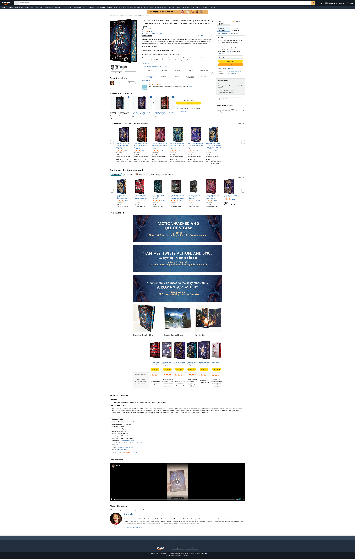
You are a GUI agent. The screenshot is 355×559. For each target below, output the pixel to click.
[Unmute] (243, 499)
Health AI (10, 7)
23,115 (163, 201)
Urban (147, 15)
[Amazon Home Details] (128, 7)
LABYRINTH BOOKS (232, 68)
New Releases (49, 7)
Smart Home (185, 7)
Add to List (224, 99)
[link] (142, 102)
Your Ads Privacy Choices (197, 553)
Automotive (144, 7)
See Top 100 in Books (140, 443)
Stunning (129, 467)
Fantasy (130, 15)
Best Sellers (39, 7)
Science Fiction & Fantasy (120, 15)
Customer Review (121, 467)
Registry (109, 7)
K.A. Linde (146, 29)
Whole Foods (67, 7)
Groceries (58, 7)
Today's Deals (76, 7)
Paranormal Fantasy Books (125, 447)
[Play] (111, 499)
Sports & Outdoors (174, 7)
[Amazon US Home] (160, 549)
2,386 (126, 201)
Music (115, 7)
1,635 (180, 201)
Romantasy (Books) (122, 449)
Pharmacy (205, 7)
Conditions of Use (154, 553)
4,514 (144, 201)
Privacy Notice (163, 553)
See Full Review (138, 467)
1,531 (216, 201)
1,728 (233, 199)
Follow (131, 83)
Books (84, 7)
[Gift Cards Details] (94, 7)
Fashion (102, 7)
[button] (4, 7)
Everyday (212, 7)
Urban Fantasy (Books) (123, 445)
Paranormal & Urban (139, 15)
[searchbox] (165, 3)
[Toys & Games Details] (139, 7)
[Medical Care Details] (23, 7)
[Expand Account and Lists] (336, 3)
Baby (151, 7)
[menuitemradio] (240, 499)
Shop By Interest (195, 7)
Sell (97, 7)
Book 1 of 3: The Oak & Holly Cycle (152, 33)
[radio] (223, 23)
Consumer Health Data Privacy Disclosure (179, 553)
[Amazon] (6, 2)
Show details (182, 111)
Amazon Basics (29, 7)
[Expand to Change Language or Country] (322, 3)
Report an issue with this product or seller (156, 66)
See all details (146, 80)
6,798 (198, 201)
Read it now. (192, 86)
